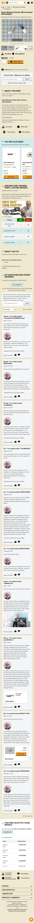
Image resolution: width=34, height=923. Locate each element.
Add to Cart (17, 62)
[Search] (25, 3)
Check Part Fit (7, 832)
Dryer (8, 7)
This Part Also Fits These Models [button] (17, 823)
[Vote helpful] (15, 354)
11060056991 (22, 861)
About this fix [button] (12, 251)
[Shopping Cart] (31, 3)
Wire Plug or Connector (19, 7)
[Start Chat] (31, 919)
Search (27, 303)
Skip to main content (17, 40)
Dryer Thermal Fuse (9, 162)
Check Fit (27, 79)
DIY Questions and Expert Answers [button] (17, 275)
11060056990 (22, 855)
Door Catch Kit (9, 759)
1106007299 (21, 866)
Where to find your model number (17, 83)
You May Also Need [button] (14, 141)
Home (2, 7)
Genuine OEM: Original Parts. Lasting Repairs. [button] (16, 186)
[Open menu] (7, 2)
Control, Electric (9, 701)
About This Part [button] (13, 90)
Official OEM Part (20, 54)
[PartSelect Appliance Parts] (3, 2)
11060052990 (22, 845)
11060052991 (22, 850)
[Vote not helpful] (19, 354)
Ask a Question (17, 285)
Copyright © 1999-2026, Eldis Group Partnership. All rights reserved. (17, 910)
